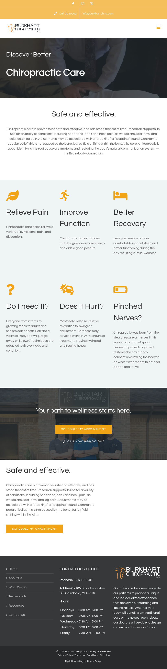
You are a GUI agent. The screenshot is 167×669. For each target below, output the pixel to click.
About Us (15, 578)
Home (13, 568)
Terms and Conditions (86, 655)
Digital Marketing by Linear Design (83, 661)
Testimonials (17, 596)
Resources (16, 605)
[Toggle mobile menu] (159, 27)
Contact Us (17, 614)
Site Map (105, 655)
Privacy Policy (65, 655)
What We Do (17, 587)
